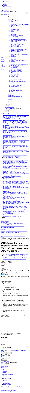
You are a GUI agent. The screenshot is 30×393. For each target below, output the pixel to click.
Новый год (13, 82)
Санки (17, 232)
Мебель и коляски (15, 29)
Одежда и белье (14, 20)
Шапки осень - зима (16, 121)
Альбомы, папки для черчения (18, 60)
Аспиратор (9, 170)
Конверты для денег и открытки (18, 87)
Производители (7, 383)
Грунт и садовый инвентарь (15, 201)
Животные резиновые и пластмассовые (18, 151)
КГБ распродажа (14, 72)
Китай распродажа (15, 74)
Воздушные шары (15, 86)
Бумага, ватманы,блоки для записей (19, 64)
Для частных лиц (7, 375)
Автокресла (13, 34)
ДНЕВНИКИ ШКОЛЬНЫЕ (17, 65)
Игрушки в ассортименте (17, 57)
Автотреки (6, 155)
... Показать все (14, 28)
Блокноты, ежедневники (16, 62)
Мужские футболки (21, 123)
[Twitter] (3, 275)
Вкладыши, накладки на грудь (17, 163)
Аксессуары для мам (15, 51)
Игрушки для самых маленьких (18, 39)
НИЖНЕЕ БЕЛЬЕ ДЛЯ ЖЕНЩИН (11, 127)
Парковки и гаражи (22, 155)
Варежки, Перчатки (18, 118)
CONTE (12, 21)
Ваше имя (3, 315)
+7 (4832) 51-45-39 (5, 10)
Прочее (9, 207)
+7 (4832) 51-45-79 (5, 11)
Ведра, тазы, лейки (19, 199)
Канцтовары (13, 59)
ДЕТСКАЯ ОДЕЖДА (16, 23)
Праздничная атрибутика (16, 90)
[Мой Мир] (6, 275)
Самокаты (13, 80)
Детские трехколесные (15, 197)
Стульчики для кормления (17, 35)
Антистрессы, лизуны (17, 148)
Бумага (5, 188)
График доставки (7, 377)
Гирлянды (17, 209)
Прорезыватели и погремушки (10, 161)
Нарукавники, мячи (16, 236)
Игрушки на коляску (14, 141)
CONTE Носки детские (13, 116)
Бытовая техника (7, 145)
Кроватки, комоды (15, 30)
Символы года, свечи (12, 211)
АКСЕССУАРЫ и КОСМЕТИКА (19, 49)
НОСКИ (13, 26)
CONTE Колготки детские (13, 115)
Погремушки (22, 140)
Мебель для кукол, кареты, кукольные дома (15, 145)
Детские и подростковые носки (15, 130)
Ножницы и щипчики (18, 170)
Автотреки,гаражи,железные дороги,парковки (17, 45)
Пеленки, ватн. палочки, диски (16, 173)
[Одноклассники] (4, 275)
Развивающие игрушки (16, 37)
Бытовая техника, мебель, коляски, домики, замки (15, 143)
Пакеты (12, 89)
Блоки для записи (25, 187)
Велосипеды (13, 77)
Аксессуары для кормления (17, 50)
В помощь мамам (7, 384)
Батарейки (13, 61)
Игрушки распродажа (16, 70)
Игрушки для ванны (12, 142)
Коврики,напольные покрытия (10, 202)
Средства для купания (20, 175)
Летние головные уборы (14, 120)
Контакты (5, 372)
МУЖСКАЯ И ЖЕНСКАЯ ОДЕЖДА (20, 24)
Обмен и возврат (7, 378)
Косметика (13, 56)
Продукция (3, 367)
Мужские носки (10, 131)
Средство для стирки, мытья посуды (12, 176)
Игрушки (22, 209)
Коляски (13, 31)
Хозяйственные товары (16, 79)
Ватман (9, 188)
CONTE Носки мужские (13, 117)
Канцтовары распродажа (16, 71)
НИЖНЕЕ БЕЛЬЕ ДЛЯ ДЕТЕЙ (19, 126)
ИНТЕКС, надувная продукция (18, 81)
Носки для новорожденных (20, 131)
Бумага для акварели (19, 183)
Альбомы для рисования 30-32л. (20, 181)
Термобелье (6, 125)
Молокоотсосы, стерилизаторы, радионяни (13, 165)
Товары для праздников (16, 85)
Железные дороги (13, 155)
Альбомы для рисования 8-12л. (10, 182)
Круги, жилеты (4, 236)
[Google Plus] (7, 275)
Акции (5, 382)
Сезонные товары (15, 76)
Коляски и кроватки (16, 145)
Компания (3, 364)
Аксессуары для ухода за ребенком (19, 52)
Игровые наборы (15, 42)
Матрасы (13, 32)
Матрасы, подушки (15, 207)
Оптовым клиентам (8, 374)
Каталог (5, 380)
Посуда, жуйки (24, 160)
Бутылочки (19, 158)
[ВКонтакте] (1, 275)
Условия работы (4, 366)
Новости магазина (6, 357)
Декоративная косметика (17, 150)
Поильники (17, 160)
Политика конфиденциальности (15, 97)
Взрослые (12, 198)
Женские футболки (11, 123)
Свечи (12, 91)
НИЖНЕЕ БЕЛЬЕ (15, 25)
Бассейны (21, 206)
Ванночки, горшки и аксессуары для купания (14, 172)
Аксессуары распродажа (16, 69)
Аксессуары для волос (16, 46)
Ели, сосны (11, 209)
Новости (16, 96)
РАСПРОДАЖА (14, 67)
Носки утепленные (7, 132)
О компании (11, 96)
